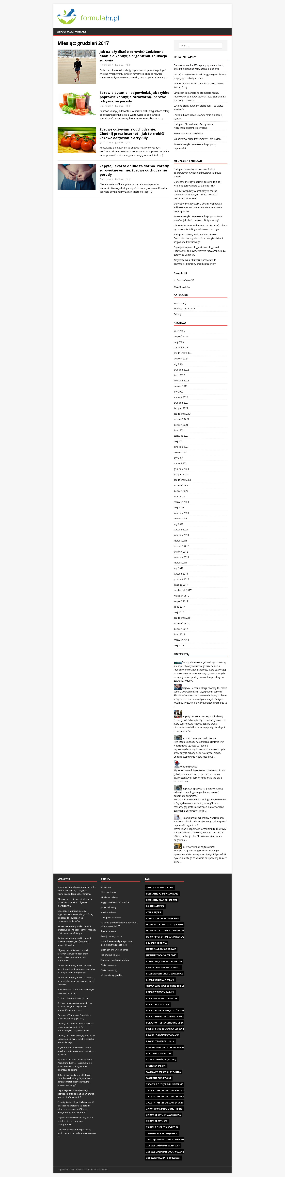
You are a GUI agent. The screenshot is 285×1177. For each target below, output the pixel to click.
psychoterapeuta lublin (160, 1041)
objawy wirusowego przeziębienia (165, 986)
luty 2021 (178, 457)
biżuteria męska (155, 906)
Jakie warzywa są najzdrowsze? (198, 846)
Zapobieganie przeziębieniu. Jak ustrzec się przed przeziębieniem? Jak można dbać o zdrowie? (76, 1094)
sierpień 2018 (181, 551)
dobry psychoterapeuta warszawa (166, 930)
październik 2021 (182, 413)
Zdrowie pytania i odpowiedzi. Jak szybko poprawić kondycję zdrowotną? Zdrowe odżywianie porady (134, 96)
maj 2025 (179, 342)
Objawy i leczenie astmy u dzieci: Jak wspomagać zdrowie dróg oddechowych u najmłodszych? (76, 1027)
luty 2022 (178, 391)
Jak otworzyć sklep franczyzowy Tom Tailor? (197, 138)
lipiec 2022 (179, 375)
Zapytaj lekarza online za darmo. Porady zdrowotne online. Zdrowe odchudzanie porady (134, 170)
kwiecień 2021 (181, 446)
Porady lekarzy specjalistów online (167, 1010)
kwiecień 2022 (181, 380)
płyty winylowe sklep (158, 1053)
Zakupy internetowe (111, 917)
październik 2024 (182, 353)
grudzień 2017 (181, 579)
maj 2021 (179, 441)
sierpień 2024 (181, 358)
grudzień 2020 (181, 468)
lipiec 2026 (179, 331)
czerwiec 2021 (181, 435)
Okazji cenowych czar (112, 936)
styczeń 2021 (181, 463)
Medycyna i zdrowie (184, 308)
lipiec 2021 (179, 430)
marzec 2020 (181, 518)
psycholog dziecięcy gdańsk (162, 1035)
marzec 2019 (181, 540)
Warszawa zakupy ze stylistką (163, 1072)
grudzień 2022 (181, 369)
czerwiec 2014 (181, 639)
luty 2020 (178, 524)
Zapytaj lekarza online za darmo (165, 1139)
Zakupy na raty (108, 931)
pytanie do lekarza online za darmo (167, 1047)
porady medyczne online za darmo (166, 1016)
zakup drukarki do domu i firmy (164, 1108)
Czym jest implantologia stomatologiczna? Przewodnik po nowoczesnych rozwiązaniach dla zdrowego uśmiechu (200, 96)
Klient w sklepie (109, 892)
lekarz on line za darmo (160, 979)
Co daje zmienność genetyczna (73, 997)
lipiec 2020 (179, 496)
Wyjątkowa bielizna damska (115, 902)
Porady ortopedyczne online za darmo (168, 1022)
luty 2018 (178, 568)
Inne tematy (180, 303)
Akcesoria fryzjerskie (111, 975)
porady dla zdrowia (157, 1004)
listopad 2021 (181, 408)
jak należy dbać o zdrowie (161, 955)
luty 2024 (178, 364)
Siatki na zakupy (109, 965)
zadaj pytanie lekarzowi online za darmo (170, 1096)
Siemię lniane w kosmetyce (114, 949)
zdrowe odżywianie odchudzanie (165, 1151)
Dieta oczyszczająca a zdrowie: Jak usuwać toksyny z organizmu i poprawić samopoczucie (75, 1006)
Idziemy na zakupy (110, 954)
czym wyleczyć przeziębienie (162, 918)
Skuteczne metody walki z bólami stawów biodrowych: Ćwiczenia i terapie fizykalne (74, 942)
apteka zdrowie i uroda (159, 887)
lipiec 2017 (179, 606)
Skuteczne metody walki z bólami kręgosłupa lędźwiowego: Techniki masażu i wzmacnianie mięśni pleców (198, 207)
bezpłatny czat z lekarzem (161, 900)
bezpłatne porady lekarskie (162, 893)
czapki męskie (153, 912)
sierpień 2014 (181, 628)
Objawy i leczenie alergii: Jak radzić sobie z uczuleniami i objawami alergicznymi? (75, 902)
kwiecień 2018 (181, 557)
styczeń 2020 (181, 529)
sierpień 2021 (181, 424)
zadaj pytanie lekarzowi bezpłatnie (166, 1090)
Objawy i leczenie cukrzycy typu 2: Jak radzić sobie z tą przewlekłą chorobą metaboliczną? (76, 1039)
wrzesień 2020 (181, 485)
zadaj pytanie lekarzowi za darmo (165, 1102)
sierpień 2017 (181, 601)
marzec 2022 (181, 386)
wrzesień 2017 (181, 595)
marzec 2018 (181, 562)
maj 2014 (179, 645)
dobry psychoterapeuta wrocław (165, 936)
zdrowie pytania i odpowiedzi (163, 1158)
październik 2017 (182, 590)
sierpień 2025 (181, 336)
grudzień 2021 (181, 402)
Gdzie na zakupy (109, 897)
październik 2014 (182, 617)
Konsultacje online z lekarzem (164, 961)
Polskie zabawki (109, 912)
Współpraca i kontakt (71, 31)
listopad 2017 (181, 584)
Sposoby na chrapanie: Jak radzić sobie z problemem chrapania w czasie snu (77, 1133)
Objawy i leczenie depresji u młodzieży (202, 716)
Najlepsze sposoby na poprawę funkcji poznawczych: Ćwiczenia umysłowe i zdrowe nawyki (197, 173)
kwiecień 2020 (181, 513)
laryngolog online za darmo (163, 967)
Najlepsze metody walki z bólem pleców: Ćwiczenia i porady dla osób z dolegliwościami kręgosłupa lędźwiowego (198, 238)
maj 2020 (179, 507)
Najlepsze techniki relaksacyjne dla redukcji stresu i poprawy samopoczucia (75, 1121)
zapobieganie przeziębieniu (161, 1133)
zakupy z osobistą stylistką (162, 1127)
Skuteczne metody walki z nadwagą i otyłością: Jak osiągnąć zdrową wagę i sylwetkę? (76, 981)
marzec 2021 (181, 452)
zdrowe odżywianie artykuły (163, 1145)
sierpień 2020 (181, 490)
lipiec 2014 (179, 634)
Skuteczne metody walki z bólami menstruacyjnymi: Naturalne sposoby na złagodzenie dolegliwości (76, 969)
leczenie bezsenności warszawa (164, 973)
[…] (165, 77)
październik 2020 (182, 479)
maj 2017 (179, 612)
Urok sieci (106, 886)
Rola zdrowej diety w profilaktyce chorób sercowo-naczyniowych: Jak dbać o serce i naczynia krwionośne (196, 194)
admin (120, 64)
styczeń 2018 (181, 573)
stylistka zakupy (156, 1066)
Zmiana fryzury (108, 907)
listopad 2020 (181, 474)
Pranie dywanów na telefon (188, 133)
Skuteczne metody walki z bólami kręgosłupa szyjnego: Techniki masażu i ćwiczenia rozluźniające (77, 930)
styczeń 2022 (181, 397)
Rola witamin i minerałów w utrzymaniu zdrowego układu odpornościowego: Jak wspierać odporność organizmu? (200, 821)
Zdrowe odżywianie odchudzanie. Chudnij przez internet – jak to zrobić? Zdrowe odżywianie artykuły (132, 133)
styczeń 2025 (181, 347)
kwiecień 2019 (181, 535)
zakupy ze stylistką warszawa (163, 1115)
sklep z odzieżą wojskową (161, 1059)
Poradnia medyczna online (161, 998)
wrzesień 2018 (181, 546)
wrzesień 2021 (181, 419)
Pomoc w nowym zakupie (160, 992)
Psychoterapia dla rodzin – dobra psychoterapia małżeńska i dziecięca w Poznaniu (77, 1051)
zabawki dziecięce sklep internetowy (167, 1084)
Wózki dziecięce (188, 766)
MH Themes (102, 1169)
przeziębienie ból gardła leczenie (165, 1029)
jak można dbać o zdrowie (161, 949)
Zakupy (177, 314)
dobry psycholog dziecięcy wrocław (167, 924)
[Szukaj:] (200, 46)
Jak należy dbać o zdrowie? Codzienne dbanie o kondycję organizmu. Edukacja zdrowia (133, 55)
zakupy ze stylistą (156, 1121)
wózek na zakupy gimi (158, 1078)
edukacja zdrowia (156, 943)
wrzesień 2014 (181, 623)
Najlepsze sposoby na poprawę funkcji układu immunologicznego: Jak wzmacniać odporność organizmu (198, 792)
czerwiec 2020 (181, 502)
